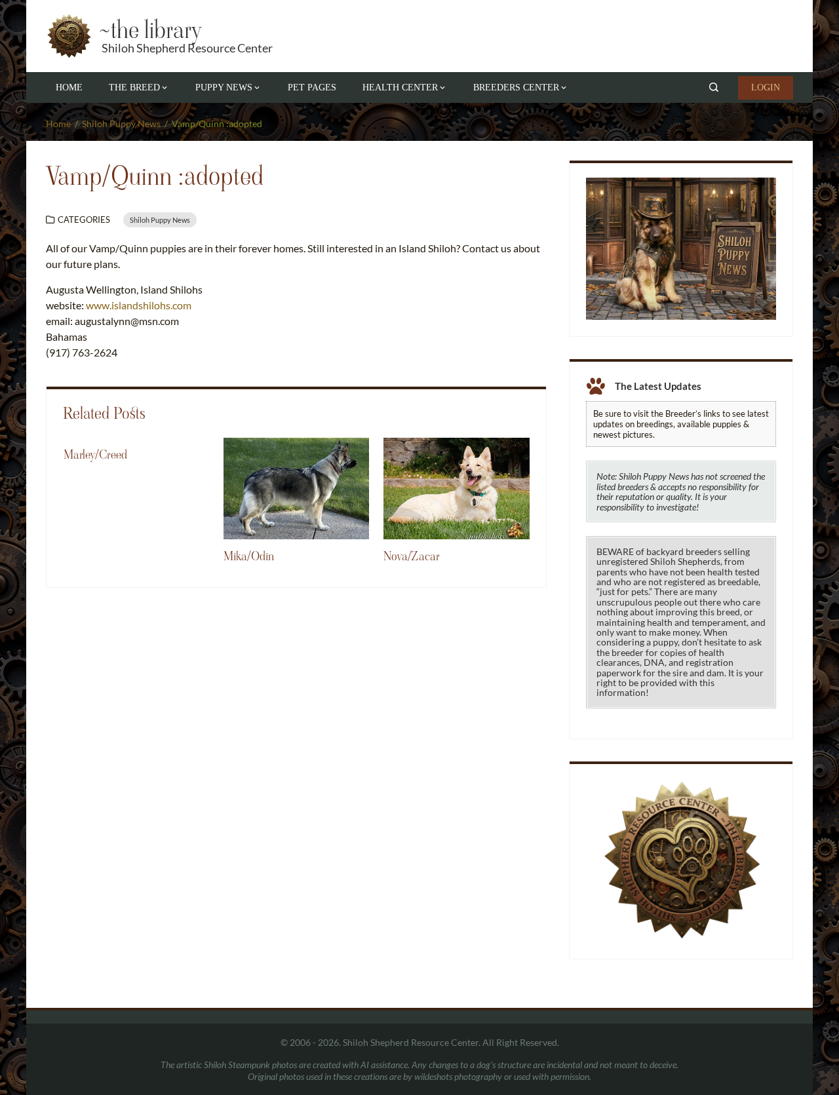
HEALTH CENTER (400, 87)
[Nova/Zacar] (456, 487)
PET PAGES (312, 87)
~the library (149, 30)
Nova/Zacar (411, 556)
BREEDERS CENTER (516, 87)
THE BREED (134, 87)
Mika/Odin (249, 556)
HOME (69, 87)
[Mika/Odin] (296, 487)
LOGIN (765, 87)
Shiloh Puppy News (160, 220)
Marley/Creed (95, 455)
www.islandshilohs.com (138, 305)
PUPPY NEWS (223, 87)
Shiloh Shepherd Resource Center (187, 48)
